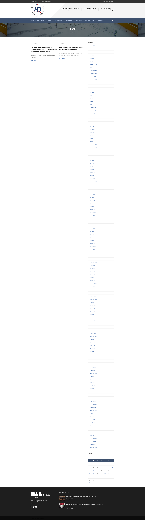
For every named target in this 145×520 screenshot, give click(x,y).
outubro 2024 (93, 113)
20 (105, 473)
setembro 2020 (93, 262)
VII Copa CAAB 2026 (108, 1)
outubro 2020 (93, 259)
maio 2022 (92, 203)
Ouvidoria (79, 20)
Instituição (40, 20)
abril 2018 (92, 351)
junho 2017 (92, 382)
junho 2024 (92, 126)
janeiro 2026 (92, 67)
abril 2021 (92, 240)
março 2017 (92, 392)
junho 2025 (92, 89)
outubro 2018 (93, 333)
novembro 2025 (93, 73)
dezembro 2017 (93, 364)
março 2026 (92, 61)
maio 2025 (92, 92)
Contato (100, 20)
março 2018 (92, 354)
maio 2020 (92, 274)
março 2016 (92, 429)
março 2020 (92, 280)
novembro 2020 (93, 256)
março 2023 (92, 172)
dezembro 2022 (93, 181)
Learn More (33, 60)
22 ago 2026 (70, 499)
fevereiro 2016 (93, 432)
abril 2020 (92, 277)
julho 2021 (92, 231)
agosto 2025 (92, 83)
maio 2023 (92, 166)
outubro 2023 (93, 151)
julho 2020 (92, 268)
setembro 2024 (93, 117)
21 (108, 473)
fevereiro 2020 (93, 283)
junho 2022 (92, 200)
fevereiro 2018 (93, 358)
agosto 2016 (92, 413)
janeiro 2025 (92, 104)
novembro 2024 (93, 110)
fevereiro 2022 (93, 212)
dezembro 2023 (93, 144)
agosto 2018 (92, 339)
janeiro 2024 (92, 141)
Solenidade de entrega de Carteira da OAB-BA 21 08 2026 (81, 496)
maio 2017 (92, 385)
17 (93, 473)
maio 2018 (92, 348)
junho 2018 (92, 345)
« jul (89, 482)
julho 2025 (92, 86)
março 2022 (92, 209)
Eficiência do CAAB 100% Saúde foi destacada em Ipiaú (71, 48)
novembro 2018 (93, 330)
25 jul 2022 (34, 43)
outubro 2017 (93, 370)
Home (32, 20)
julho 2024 (92, 123)
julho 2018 (92, 342)
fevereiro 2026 (93, 64)
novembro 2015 (93, 441)
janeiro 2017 (92, 398)
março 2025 (92, 98)
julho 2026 (92, 49)
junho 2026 (92, 52)
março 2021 (92, 243)
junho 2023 (92, 163)
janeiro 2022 (92, 215)
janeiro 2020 (92, 287)
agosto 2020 (92, 265)
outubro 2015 (93, 444)
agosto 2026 (92, 45)
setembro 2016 (93, 410)
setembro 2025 (93, 79)
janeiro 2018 (92, 361)
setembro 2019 (93, 299)
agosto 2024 (92, 120)
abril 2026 (92, 58)
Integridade (69, 20)
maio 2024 (92, 129)
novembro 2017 (93, 367)
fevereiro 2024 (93, 138)
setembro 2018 (93, 336)
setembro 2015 (93, 447)
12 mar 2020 (63, 43)
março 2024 (92, 135)
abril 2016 (92, 426)
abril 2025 (92, 95)
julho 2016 (92, 416)
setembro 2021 (93, 225)
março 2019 (92, 317)
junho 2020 (92, 271)
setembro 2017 (93, 373)
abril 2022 (92, 206)
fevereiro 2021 (93, 246)
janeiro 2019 (92, 324)
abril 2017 (92, 388)
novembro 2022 (93, 185)
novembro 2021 (93, 222)
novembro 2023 (93, 147)
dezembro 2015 (93, 438)
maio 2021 (92, 237)
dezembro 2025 (93, 70)
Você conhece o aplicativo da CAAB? (41, 1)
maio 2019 (92, 311)
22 (112, 473)
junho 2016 (92, 419)
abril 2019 (92, 314)
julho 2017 (92, 379)
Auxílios (59, 20)
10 (93, 470)
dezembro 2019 (93, 290)
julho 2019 (92, 305)
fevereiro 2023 (93, 175)
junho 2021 (92, 234)
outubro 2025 (93, 76)
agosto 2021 (92, 228)
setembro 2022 (93, 191)
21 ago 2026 (70, 508)
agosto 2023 (92, 157)
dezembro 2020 (93, 253)
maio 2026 (92, 55)
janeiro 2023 (92, 178)
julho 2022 (92, 197)
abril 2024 (92, 132)
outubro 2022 (93, 188)
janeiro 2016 (92, 435)
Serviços (50, 20)
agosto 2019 (92, 302)
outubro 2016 (93, 407)
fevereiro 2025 (93, 101)
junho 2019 (92, 308)
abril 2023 (92, 169)
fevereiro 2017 (93, 395)
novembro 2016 (93, 404)
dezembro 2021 (93, 219)
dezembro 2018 (93, 327)
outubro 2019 (93, 296)
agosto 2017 (92, 376)
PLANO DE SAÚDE (89, 20)
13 (105, 470)
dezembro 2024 (93, 107)
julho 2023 (92, 160)
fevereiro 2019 (93, 320)
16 (89, 473)
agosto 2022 (92, 194)
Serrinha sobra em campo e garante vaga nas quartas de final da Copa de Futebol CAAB (44, 49)
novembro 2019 (93, 293)
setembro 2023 (93, 154)
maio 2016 (92, 422)
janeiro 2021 (92, 249)
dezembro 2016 (93, 401)
